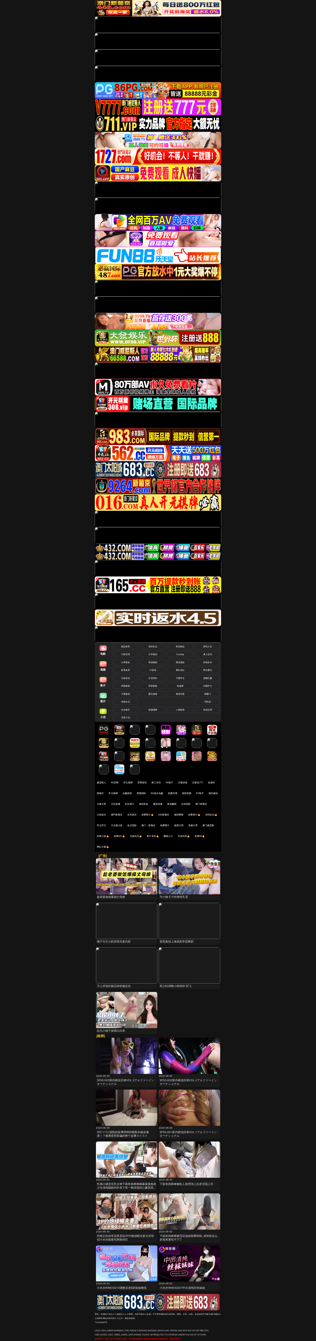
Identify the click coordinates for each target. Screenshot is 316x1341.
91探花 (152, 670)
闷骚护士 (207, 685)
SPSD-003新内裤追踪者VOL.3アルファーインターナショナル (125, 1082)
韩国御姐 (152, 662)
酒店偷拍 (213, 793)
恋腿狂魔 (207, 678)
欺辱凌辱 (125, 670)
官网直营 (142, 782)
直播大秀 (193, 825)
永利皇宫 (132, 814)
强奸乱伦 (152, 646)
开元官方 (101, 825)
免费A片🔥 (119, 836)
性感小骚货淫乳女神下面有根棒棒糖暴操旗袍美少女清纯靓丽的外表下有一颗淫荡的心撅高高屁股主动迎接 (126, 1187)
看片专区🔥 (153, 836)
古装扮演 (125, 678)
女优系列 (152, 678)
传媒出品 (125, 701)
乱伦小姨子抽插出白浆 (111, 1030)
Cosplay (180, 654)
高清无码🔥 (184, 836)
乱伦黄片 (129, 803)
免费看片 (165, 825)
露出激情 (152, 693)
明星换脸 (152, 685)
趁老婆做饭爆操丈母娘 (111, 897)
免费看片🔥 (147, 814)
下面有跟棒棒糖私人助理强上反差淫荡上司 (186, 1184)
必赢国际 (127, 793)
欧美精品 (180, 646)
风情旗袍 (125, 685)
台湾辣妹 (125, 662)
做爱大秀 (179, 825)
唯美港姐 (180, 662)
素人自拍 (207, 654)
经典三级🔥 (103, 836)
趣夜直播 (157, 803)
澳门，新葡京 (148, 825)
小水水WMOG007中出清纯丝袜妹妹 (182, 1288)
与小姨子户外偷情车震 (174, 897)
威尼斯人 (101, 782)
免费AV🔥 (200, 836)
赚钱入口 (168, 836)
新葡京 (100, 793)
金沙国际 (132, 825)
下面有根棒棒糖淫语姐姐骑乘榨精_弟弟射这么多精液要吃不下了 (189, 1237)
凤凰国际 (141, 793)
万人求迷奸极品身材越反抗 (114, 986)
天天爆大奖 (117, 825)
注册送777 (197, 782)
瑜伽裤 (180, 685)
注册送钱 (182, 782)
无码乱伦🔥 (211, 814)
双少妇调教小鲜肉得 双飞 (175, 986)
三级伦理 (125, 654)
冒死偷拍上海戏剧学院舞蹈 (177, 941)
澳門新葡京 (117, 814)
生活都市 (125, 709)
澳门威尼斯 (208, 825)
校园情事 (152, 709)
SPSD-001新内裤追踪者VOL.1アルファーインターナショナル (188, 1134)
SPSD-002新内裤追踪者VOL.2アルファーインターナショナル (188, 1082)
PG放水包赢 (157, 793)
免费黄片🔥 (194, 814)
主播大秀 (101, 803)
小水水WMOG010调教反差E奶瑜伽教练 (122, 1288)
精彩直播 (186, 793)
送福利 (211, 782)
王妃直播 (115, 803)
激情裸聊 (179, 814)
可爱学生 (180, 678)
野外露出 (207, 670)
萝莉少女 (207, 646)
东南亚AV (207, 662)
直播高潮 (172, 793)
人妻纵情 (180, 709)
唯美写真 (180, 693)
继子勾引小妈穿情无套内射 (114, 941)
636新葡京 (163, 814)
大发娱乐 (101, 814)
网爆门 (207, 693)
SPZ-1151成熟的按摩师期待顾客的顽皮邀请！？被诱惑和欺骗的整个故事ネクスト (123, 1134)
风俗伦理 (207, 709)
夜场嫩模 (172, 803)
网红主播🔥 (103, 846)
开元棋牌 (128, 782)
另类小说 (125, 717)
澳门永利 (156, 782)
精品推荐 (125, 646)
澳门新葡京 (201, 803)
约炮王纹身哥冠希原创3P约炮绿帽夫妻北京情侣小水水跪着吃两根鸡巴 (125, 1237)
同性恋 (207, 701)
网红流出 (180, 670)
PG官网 (115, 782)
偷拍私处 (143, 803)
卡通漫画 (125, 693)
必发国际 (186, 803)
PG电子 (169, 782)
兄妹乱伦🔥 (136, 836)
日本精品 (152, 654)
